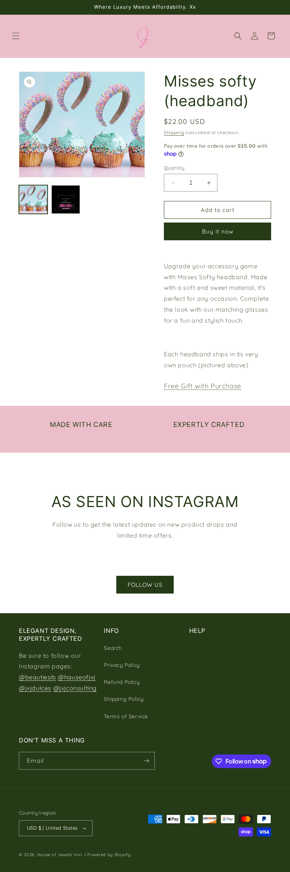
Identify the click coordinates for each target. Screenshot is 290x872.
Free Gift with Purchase (202, 386)
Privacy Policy (122, 665)
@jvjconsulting (75, 688)
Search (113, 648)
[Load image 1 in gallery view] (33, 199)
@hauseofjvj (77, 677)
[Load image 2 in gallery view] (65, 199)
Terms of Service (126, 716)
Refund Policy (122, 682)
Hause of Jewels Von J (61, 854)
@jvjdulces (35, 688)
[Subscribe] (146, 761)
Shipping (174, 132)
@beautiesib (37, 677)
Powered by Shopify (109, 854)
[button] (16, 36)
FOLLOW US (145, 584)
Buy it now (217, 231)
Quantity (174, 168)
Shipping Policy (123, 699)
